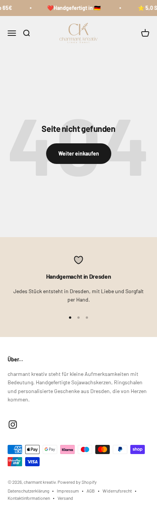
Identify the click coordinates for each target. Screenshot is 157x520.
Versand (65, 498)
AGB (91, 490)
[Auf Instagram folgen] (13, 424)
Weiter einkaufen (78, 153)
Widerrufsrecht (117, 490)
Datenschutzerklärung (28, 490)
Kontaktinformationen (29, 498)
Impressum (68, 490)
